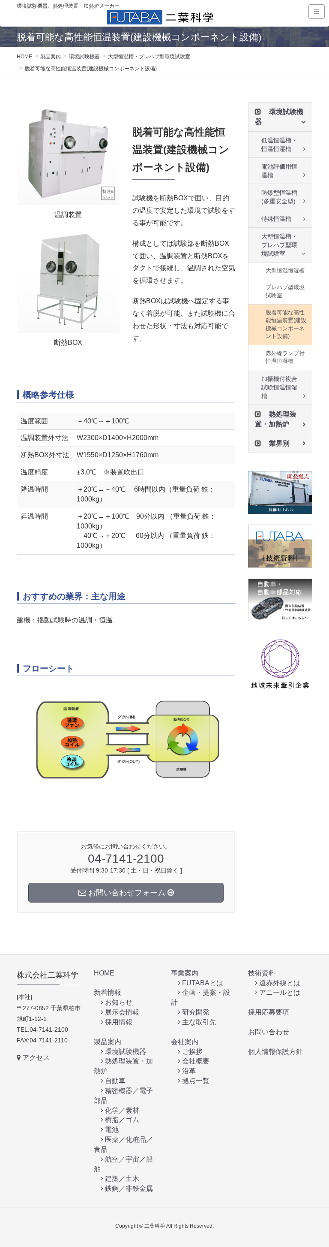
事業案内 (184, 973)
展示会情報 (121, 1012)
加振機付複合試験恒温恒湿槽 (279, 387)
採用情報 (117, 1022)
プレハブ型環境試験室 (285, 291)
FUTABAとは (201, 983)
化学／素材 (121, 1110)
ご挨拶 (191, 1051)
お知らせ (117, 1002)
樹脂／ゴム (121, 1119)
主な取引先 (198, 1022)
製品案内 (107, 1041)
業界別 (279, 443)
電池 (111, 1129)
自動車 (114, 1080)
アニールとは (278, 992)
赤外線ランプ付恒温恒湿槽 (285, 357)
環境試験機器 (124, 1051)
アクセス (35, 1057)
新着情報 (107, 992)
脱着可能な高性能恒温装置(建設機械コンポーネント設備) (286, 324)
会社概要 (194, 1061)
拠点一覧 (194, 1080)
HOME (104, 973)
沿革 (188, 1071)
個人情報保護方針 (275, 1051)
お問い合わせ (268, 1032)
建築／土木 (121, 1178)
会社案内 (184, 1041)
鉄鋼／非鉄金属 (128, 1188)
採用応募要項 (268, 1012)
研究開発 (194, 1012)
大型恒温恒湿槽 (285, 270)
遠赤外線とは (278, 983)
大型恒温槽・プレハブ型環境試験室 (279, 245)
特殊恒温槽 (276, 218)
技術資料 (261, 973)
